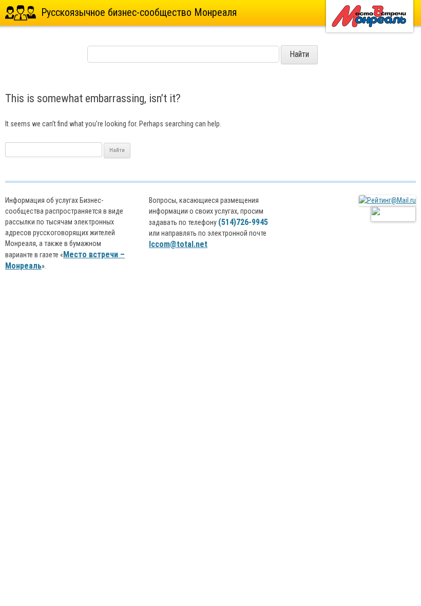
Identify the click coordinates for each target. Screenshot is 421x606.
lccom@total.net (178, 244)
